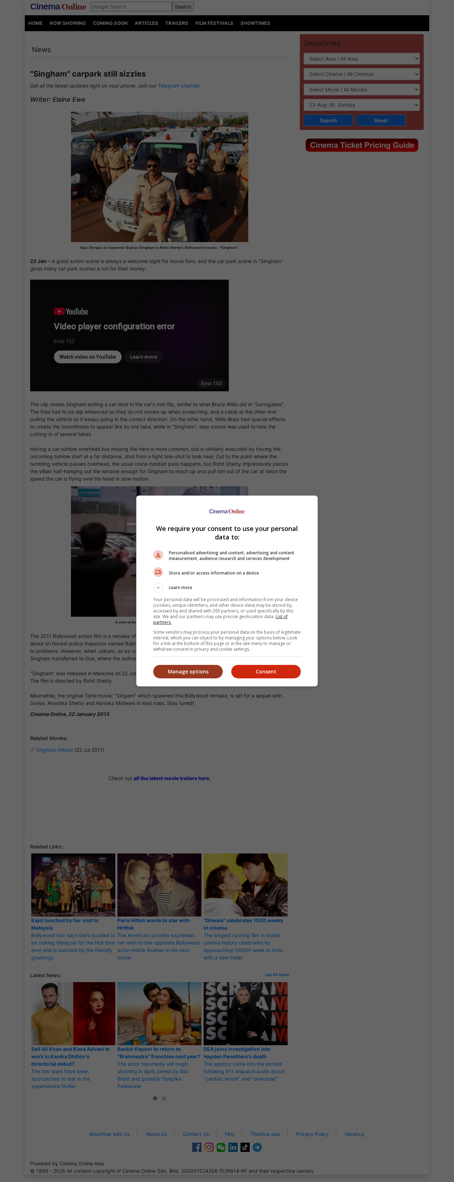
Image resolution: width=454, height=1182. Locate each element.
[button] (227, 588)
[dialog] (227, 591)
